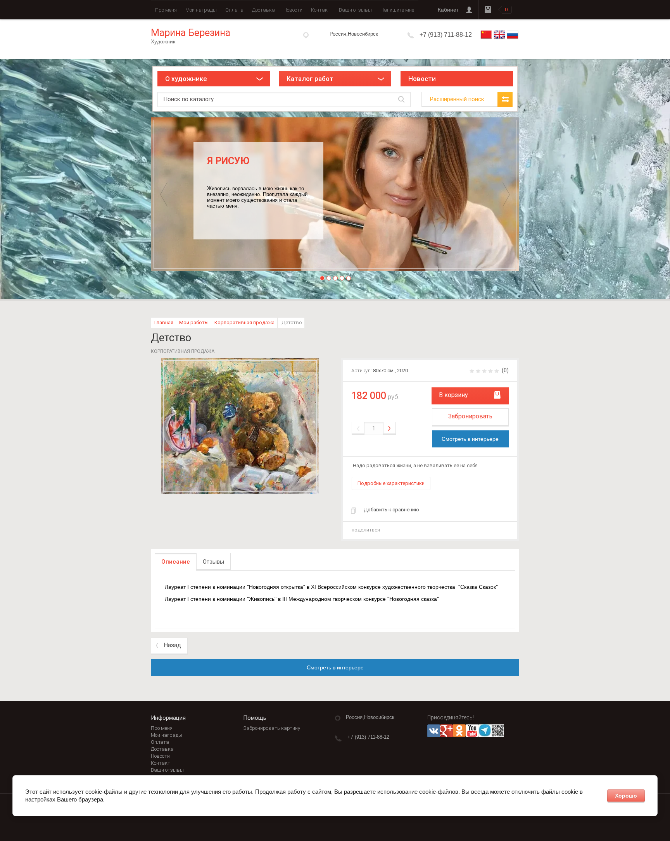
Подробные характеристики (391, 483)
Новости (292, 10)
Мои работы (194, 322)
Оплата (234, 10)
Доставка (263, 10)
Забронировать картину (271, 728)
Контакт (320, 10)
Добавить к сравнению (391, 510)
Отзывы (213, 561)
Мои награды (201, 10)
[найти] (401, 99)
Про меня (166, 10)
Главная (163, 322)
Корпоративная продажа (244, 322)
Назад (172, 645)
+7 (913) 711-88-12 (446, 34)
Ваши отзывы (355, 10)
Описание (175, 561)
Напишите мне (397, 10)
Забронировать (470, 416)
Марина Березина (190, 32)
